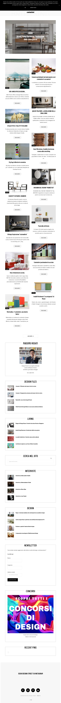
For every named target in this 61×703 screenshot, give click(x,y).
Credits (39, 695)
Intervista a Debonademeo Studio (23, 482)
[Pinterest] (33, 690)
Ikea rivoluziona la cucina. (17, 273)
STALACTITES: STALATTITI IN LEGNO (17, 126)
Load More (30, 336)
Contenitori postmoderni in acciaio (44, 262)
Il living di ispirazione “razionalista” (17, 234)
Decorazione (8, 158)
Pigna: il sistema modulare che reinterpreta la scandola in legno (30, 512)
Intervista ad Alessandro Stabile (23, 475)
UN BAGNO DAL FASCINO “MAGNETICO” (44, 188)
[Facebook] (23, 690)
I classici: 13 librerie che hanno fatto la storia (26, 386)
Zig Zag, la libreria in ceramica (17, 162)
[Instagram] (28, 690)
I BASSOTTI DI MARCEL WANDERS (17, 196)
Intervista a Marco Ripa (21, 489)
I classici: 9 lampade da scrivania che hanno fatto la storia (29, 393)
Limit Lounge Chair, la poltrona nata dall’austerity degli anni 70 (30, 519)
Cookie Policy (33, 7)
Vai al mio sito (30, 372)
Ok (25, 7)
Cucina (33, 73)
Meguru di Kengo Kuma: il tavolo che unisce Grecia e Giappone (30, 423)
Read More (17, 103)
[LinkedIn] (38, 690)
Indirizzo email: (11, 572)
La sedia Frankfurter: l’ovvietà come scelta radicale (27, 437)
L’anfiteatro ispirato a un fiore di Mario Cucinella (27, 444)
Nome (9, 558)
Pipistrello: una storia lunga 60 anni (24, 400)
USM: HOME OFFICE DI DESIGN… (17, 91)
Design (30, 33)
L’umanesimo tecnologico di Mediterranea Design (27, 533)
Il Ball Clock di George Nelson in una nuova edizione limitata (29, 406)
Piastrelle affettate (43, 226)
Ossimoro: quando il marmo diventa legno (25, 526)
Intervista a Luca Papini (21, 496)
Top (31, 699)
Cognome (10, 565)
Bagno (33, 184)
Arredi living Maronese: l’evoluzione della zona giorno (30, 37)
